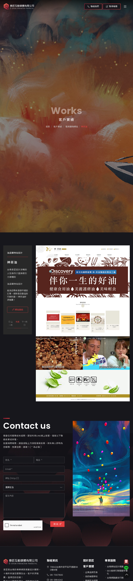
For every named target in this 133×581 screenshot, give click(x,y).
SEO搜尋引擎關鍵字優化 (117, 572)
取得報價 (113, 6)
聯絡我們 (95, 6)
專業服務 (110, 560)
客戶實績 (88, 566)
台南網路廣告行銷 (115, 577)
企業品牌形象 (91, 572)
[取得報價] (126, 562)
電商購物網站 (71, 126)
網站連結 (18, 309)
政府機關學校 (91, 576)
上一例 (11, 323)
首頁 (48, 126)
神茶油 (84, 126)
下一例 (24, 322)
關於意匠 (88, 560)
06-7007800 (56, 574)
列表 (17, 322)
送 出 (56, 524)
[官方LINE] (126, 568)
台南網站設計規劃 (115, 566)
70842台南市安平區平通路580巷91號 (64, 568)
